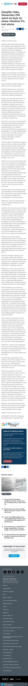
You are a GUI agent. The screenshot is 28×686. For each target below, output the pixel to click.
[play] (2, 684)
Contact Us (5, 609)
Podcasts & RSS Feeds (8, 621)
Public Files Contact (7, 582)
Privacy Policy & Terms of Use (10, 643)
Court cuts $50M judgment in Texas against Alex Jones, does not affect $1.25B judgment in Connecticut (14, 519)
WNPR (9, 581)
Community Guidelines (8, 630)
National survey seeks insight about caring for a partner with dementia (14, 510)
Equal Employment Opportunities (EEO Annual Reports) (13, 637)
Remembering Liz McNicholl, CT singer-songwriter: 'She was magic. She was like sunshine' (15, 528)
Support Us (5, 612)
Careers (5, 606)
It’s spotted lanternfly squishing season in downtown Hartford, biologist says (15, 536)
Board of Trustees (7, 597)
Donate (23, 4)
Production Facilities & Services (10, 664)
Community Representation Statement (13, 627)
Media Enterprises (7, 603)
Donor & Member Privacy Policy (11, 640)
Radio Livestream (7, 624)
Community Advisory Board (10, 600)
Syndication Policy (7, 658)
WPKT (13, 581)
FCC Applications (7, 655)
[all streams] (26, 684)
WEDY (15, 580)
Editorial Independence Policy (10, 661)
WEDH (4, 580)
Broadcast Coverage (8, 649)
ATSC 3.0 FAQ (15, 582)
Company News (7, 588)
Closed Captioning (7, 652)
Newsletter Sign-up (8, 618)
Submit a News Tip (7, 615)
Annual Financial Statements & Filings (12, 646)
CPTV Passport (6, 633)
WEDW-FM (5, 581)
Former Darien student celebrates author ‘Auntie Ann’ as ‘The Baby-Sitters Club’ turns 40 (15, 502)
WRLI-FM (17, 581)
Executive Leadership (8, 591)
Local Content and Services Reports (12, 667)
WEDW (11, 580)
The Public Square (7, 670)
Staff (4, 594)
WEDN (7, 580)
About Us (5, 585)
